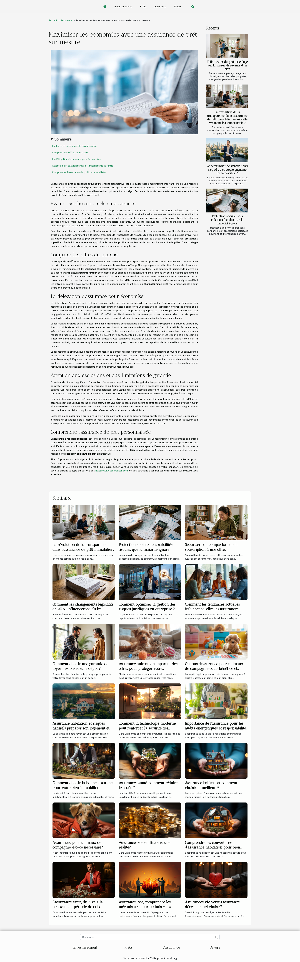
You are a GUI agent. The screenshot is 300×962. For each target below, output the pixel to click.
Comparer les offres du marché (70, 152)
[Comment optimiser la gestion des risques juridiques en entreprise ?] (150, 581)
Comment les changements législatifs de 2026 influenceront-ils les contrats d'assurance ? (82, 609)
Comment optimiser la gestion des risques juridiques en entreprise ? (147, 606)
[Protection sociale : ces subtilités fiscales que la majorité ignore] (227, 200)
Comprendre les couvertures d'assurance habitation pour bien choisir (212, 847)
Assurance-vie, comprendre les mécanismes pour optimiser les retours (145, 907)
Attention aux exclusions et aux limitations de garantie (82, 165)
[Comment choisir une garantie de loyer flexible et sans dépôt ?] (83, 641)
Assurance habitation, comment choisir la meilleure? (211, 785)
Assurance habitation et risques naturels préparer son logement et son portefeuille (81, 728)
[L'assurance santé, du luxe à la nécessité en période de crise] (83, 879)
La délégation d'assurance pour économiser (76, 158)
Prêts (143, 6)
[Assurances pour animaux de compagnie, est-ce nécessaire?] (83, 819)
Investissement (123, 6)
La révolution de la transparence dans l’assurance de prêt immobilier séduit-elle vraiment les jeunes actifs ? (227, 117)
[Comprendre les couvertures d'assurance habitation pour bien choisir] (216, 819)
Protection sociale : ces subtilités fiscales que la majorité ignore (227, 219)
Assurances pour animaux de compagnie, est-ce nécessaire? (77, 844)
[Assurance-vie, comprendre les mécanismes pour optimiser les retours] (150, 879)
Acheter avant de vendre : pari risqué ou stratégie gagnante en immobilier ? (227, 169)
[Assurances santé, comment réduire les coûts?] (150, 760)
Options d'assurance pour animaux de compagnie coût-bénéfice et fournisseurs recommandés (214, 668)
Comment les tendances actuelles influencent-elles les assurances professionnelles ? (212, 609)
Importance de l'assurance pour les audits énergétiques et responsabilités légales (216, 728)
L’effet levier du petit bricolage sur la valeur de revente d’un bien (227, 65)
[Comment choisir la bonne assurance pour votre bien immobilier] (83, 760)
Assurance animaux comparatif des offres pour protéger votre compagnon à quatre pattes (148, 668)
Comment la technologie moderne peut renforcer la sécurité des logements (147, 728)
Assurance (160, 6)
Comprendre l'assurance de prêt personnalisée (79, 172)
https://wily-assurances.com (111, 470)
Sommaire (63, 139)
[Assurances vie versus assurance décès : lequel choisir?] (216, 879)
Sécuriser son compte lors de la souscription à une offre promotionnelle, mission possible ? (213, 549)
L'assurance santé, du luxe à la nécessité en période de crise (77, 904)
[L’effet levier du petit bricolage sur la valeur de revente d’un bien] (227, 46)
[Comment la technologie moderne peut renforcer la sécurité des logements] (150, 700)
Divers (178, 6)
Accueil (53, 20)
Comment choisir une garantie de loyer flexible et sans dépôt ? (80, 666)
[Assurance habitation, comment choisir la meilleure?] (216, 760)
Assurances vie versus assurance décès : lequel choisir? (212, 904)
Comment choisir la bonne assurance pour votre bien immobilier (83, 785)
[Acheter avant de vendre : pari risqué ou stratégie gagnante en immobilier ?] (227, 150)
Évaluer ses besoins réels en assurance (74, 145)
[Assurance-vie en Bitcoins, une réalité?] (150, 819)
